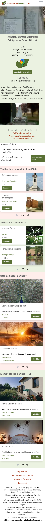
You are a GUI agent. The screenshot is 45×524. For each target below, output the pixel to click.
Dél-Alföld (5, 315)
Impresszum (22, 471)
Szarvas (5, 318)
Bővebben (6, 188)
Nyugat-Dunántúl (8, 413)
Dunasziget (6, 416)
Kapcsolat (22, 483)
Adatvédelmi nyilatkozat (22, 475)
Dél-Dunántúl (6, 358)
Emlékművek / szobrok (23, 133)
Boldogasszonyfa (8, 255)
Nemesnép (5, 458)
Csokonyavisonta (8, 360)
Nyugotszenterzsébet (9, 181)
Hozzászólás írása (37, 159)
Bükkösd (5, 234)
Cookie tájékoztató (22, 479)
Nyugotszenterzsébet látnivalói (22, 136)
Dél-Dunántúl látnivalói (23, 138)
